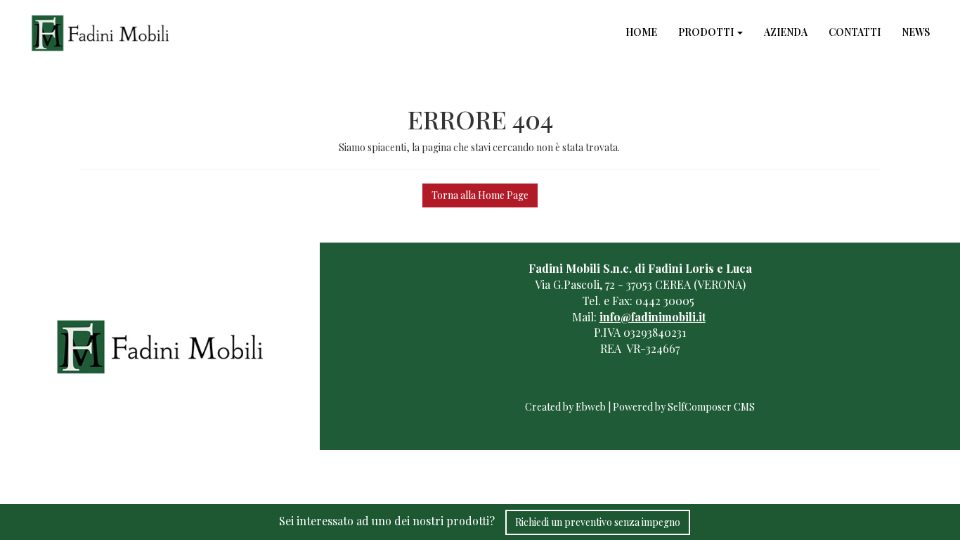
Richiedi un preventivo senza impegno (597, 522)
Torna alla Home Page (480, 195)
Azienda (785, 32)
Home (641, 32)
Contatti (855, 32)
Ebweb (591, 406)
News (916, 32)
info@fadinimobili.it (652, 316)
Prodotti (707, 32)
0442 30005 (664, 300)
